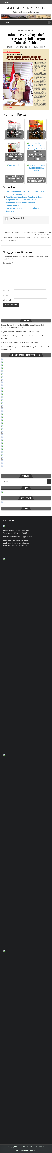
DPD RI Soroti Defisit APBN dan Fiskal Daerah (19, 343)
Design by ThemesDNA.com (26, 1150)
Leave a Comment (39, 47)
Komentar (8, 263)
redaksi (9, 47)
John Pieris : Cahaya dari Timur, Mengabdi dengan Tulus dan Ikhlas (26, 38)
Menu (7, 2)
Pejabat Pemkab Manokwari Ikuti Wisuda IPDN (20, 332)
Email (6, 295)
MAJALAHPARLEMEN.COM (26, 8)
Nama (6, 291)
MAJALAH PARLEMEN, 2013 (26, 30)
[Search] (49, 22)
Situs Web (7, 300)
